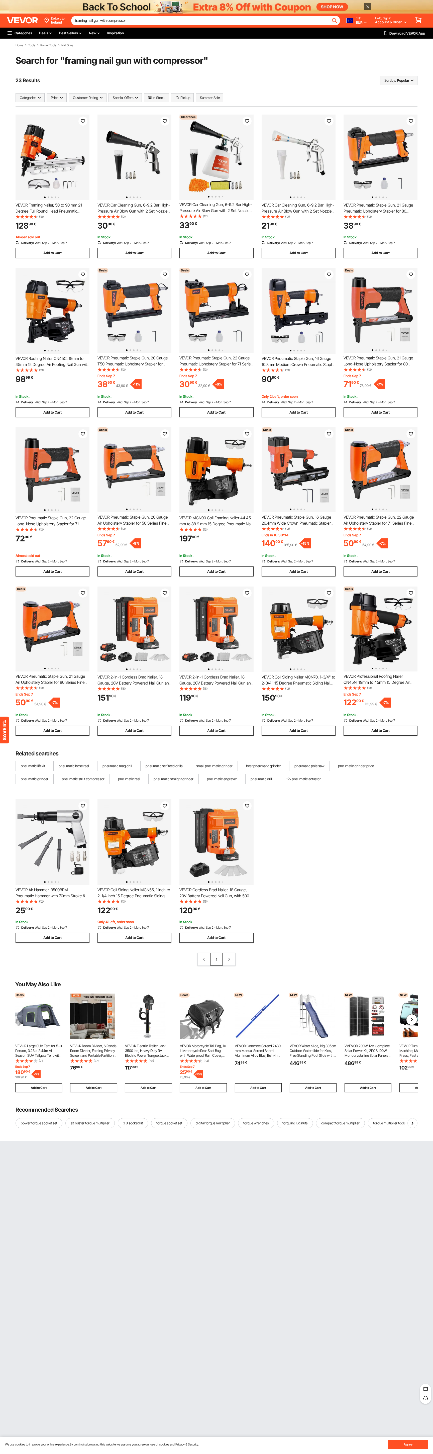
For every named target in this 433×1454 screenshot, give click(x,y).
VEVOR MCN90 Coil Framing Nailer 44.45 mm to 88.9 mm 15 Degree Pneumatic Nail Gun (215, 523)
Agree (408, 1444)
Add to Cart (52, 253)
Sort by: (390, 80)
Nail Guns (67, 45)
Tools (31, 45)
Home (19, 45)
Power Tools (48, 45)
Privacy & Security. (187, 1444)
